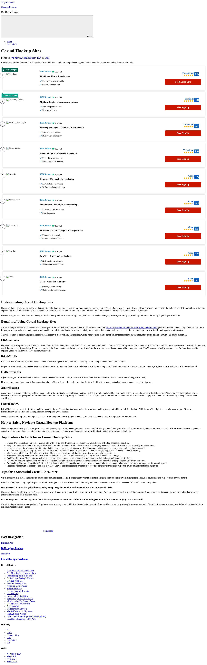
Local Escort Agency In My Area (21, 619)
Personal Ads (12, 593)
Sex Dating (12, 44)
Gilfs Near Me (13, 606)
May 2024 (11, 656)
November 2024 (14, 654)
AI (8, 630)
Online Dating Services (17, 609)
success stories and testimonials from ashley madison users (132, 327)
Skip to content (8, 2)
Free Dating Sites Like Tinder (20, 598)
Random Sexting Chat (16, 583)
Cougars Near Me (15, 581)
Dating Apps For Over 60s (18, 603)
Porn (9, 637)
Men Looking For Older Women (21, 601)
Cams (9, 632)
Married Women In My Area (19, 611)
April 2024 (11, 659)
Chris (46, 58)
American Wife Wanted (17, 586)
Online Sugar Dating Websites (20, 578)
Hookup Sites (13, 635)
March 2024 (12, 661)
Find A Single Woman (16, 614)
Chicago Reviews (9, 7)
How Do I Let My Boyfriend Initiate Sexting (26, 616)
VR (8, 642)
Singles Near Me (14, 588)
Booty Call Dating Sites (17, 596)
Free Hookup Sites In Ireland (19, 576)
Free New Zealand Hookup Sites (21, 573)
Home (9, 41)
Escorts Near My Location (18, 591)
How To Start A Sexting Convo (20, 570)
